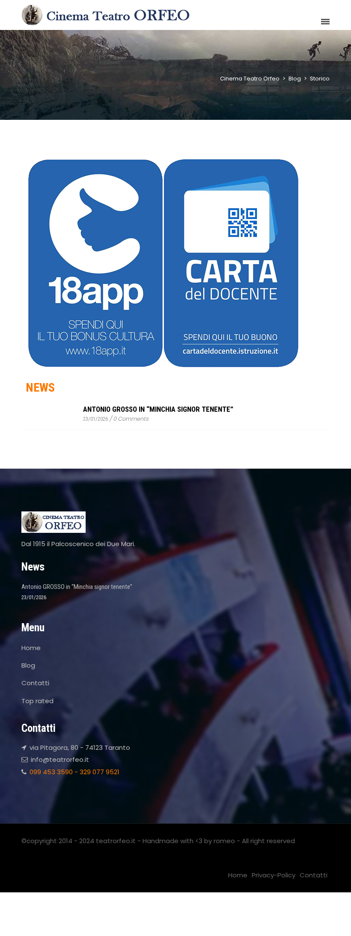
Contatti (35, 682)
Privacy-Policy (273, 875)
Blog (28, 665)
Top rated (37, 700)
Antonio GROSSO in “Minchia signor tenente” (158, 409)
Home (31, 647)
